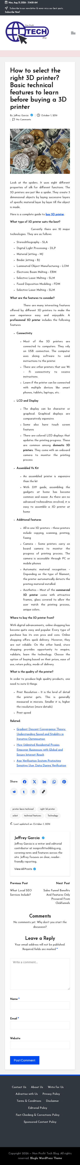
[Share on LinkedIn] (44, 782)
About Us (37, 1087)
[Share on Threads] (34, 792)
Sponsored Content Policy (40, 1122)
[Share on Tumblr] (24, 792)
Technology (53, 816)
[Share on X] (34, 782)
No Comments (23, 120)
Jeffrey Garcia (27, 838)
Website (15, 1038)
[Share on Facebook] (25, 782)
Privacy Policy (51, 1094)
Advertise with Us (27, 1094)
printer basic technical (23, 809)
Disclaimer (52, 1101)
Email (14, 1018)
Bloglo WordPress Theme (46, 1158)
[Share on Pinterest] (64, 782)
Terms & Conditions (29, 1101)
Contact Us (19, 1087)
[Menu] (73, 33)
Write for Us (56, 1087)
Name (14, 999)
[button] (25, 869)
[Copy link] (43, 792)
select (15, 816)
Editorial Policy (37, 1108)
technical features (32, 816)
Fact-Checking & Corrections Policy (37, 1115)
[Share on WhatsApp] (54, 782)
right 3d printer (47, 809)
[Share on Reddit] (14, 792)
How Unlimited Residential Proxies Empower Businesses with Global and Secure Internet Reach (40, 750)
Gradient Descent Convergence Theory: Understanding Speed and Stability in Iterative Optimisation (41, 734)
